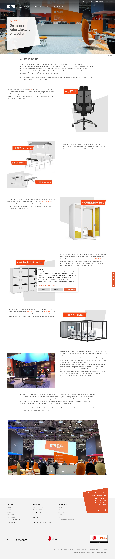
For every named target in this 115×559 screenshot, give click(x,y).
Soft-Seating (10, 514)
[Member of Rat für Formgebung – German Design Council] (17, 539)
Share (111, 55)
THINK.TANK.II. (48, 312)
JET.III (31, 89)
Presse (60, 514)
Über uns (60, 507)
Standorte (61, 512)
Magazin (35, 517)
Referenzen (36, 515)
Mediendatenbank (38, 509)
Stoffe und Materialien (39, 507)
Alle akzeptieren (70, 289)
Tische (9, 507)
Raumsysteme (11, 517)
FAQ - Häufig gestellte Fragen (42, 522)
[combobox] (99, 6)
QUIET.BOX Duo (46, 202)
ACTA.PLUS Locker (100, 259)
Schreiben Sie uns (101, 500)
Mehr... (44, 289)
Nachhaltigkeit (62, 517)
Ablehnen (57, 289)
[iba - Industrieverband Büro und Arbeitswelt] (57, 539)
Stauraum (10, 512)
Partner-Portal (37, 512)
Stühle (9, 509)
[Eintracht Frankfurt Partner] (99, 539)
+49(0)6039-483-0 (101, 498)
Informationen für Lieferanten (66, 519)
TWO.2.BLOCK (30, 312)
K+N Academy (11, 522)
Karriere (60, 509)
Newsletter (36, 520)
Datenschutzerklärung (44, 285)
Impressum (54, 285)
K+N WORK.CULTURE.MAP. (15, 519)
